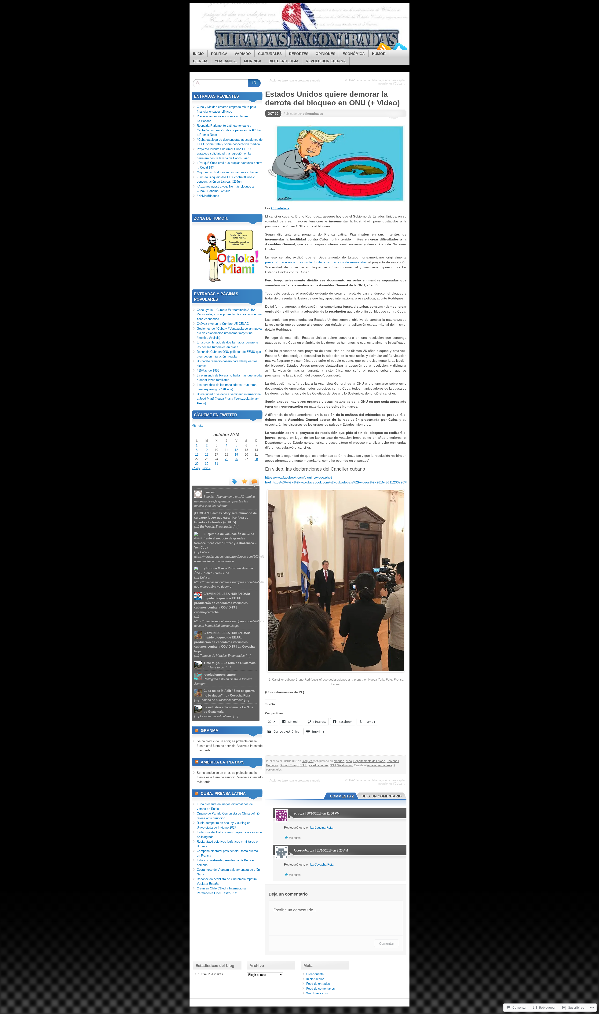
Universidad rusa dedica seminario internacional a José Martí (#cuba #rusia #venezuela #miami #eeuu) (229, 398)
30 (206, 463)
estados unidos (318, 765)
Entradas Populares (244, 481)
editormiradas (313, 113)
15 (196, 454)
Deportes (298, 54)
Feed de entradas (318, 983)
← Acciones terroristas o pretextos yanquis (293, 80)
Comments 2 (342, 796)
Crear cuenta (315, 974)
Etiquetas (234, 481)
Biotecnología (284, 61)
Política (219, 54)
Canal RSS (383, 48)
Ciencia (200, 61)
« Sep (196, 468)
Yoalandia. (226, 61)
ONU (333, 765)
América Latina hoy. (222, 762)
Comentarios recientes (254, 481)
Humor (379, 54)
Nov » (206, 468)
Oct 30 (273, 113)
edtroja (299, 813)
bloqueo (339, 761)
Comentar (386, 943)
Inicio (198, 54)
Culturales (270, 54)
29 (196, 463)
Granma (209, 730)
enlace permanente (379, 765)
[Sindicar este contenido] (196, 730)
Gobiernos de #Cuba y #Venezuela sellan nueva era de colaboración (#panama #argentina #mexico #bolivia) (229, 333)
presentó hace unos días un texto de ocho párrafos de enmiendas (316, 262)
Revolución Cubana (326, 61)
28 (256, 459)
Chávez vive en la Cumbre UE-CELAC (223, 323)
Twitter (399, 48)
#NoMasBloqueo (208, 196)
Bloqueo (307, 761)
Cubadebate (280, 208)
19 (236, 454)
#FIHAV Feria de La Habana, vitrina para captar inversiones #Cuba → (375, 82)
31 (216, 463)
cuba (349, 761)
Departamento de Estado (369, 761)
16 (206, 454)
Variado (243, 54)
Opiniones (325, 54)
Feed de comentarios (320, 988)
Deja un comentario (382, 796)
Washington (345, 765)
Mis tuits (197, 425)
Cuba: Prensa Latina (223, 793)
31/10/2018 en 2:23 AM (332, 850)
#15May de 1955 (208, 370)
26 (236, 459)
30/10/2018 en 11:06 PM (323, 813)
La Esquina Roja (321, 827)
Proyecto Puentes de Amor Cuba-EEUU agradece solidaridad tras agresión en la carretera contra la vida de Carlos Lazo (224, 153)
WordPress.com (317, 993)
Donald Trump (289, 765)
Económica (354, 54)
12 (236, 450)
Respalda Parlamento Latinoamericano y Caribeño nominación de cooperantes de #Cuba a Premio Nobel (229, 130)
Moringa (252, 61)
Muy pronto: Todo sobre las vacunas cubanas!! (228, 172)
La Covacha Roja (321, 864)
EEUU (303, 765)
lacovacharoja (304, 850)
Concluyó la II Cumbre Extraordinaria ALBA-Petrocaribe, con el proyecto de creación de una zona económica (229, 314)
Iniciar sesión (315, 979)
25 (226, 459)
